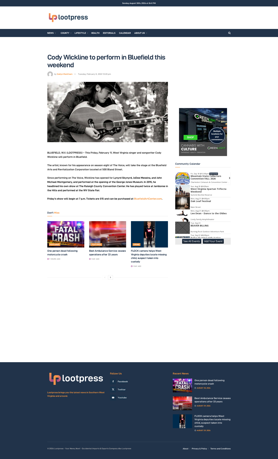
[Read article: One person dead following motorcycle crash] (65, 234)
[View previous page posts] (104, 277)
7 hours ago (54, 259)
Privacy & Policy (199, 448)
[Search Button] (229, 33)
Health (95, 33)
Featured (54, 244)
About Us (139, 33)
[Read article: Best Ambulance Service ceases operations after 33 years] (107, 234)
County (65, 33)
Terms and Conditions (220, 448)
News (50, 33)
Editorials (109, 33)
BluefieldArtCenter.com (148, 198)
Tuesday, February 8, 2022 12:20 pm (94, 74)
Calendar (125, 33)
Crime (136, 244)
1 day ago (95, 259)
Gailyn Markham (65, 74)
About (185, 448)
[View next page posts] (110, 277)
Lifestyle (80, 33)
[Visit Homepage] (68, 18)
